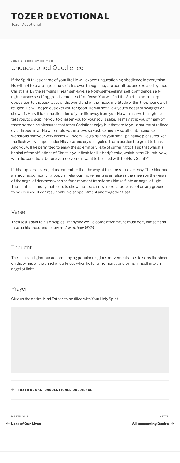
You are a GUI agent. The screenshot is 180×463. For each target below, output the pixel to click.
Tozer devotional (60, 16)
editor (46, 61)
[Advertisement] (90, 340)
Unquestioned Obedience (69, 390)
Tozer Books (30, 390)
